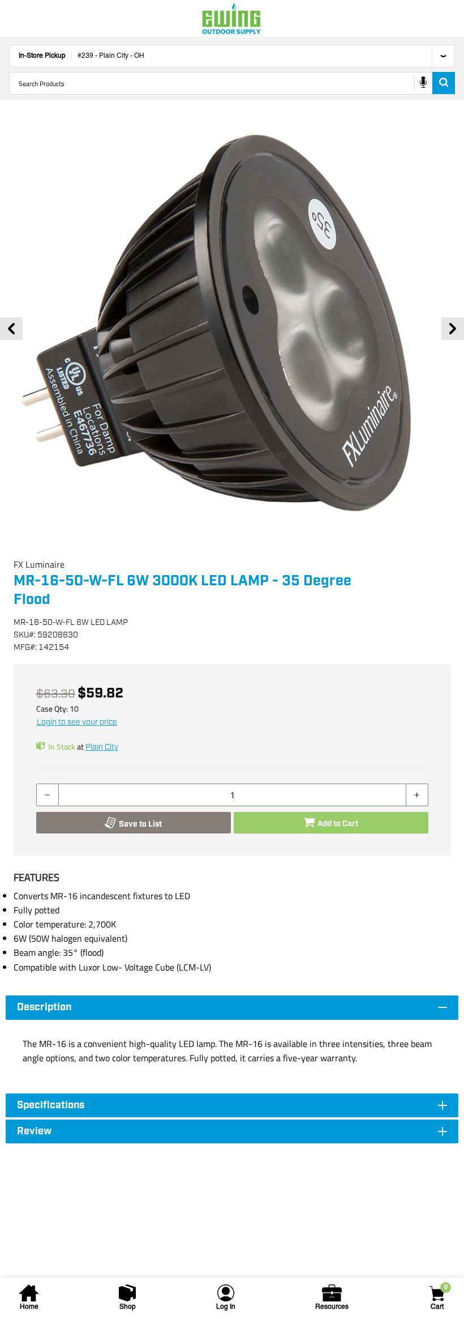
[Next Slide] (452, 328)
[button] (232, 328)
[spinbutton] (232, 795)
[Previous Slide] (11, 328)
